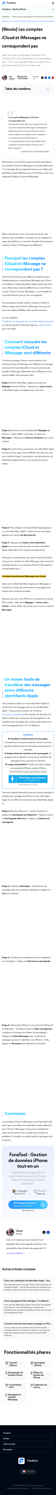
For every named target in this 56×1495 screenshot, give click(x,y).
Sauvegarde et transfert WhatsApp (14, 1397)
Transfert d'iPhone (13, 1364)
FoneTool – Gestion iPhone (14, 9)
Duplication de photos (40, 1386)
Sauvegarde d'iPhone (39, 1364)
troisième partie (44, 325)
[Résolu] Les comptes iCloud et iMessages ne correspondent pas (28, 21)
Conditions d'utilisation (42, 1488)
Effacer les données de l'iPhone (38, 1375)
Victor (11, 79)
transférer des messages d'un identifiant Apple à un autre (28, 322)
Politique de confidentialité (17, 1488)
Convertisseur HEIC (15, 1386)
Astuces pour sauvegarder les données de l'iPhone (32, 17)
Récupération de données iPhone (15, 1374)
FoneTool (11, 3)
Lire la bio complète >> (15, 1253)
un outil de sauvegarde (12, 715)
